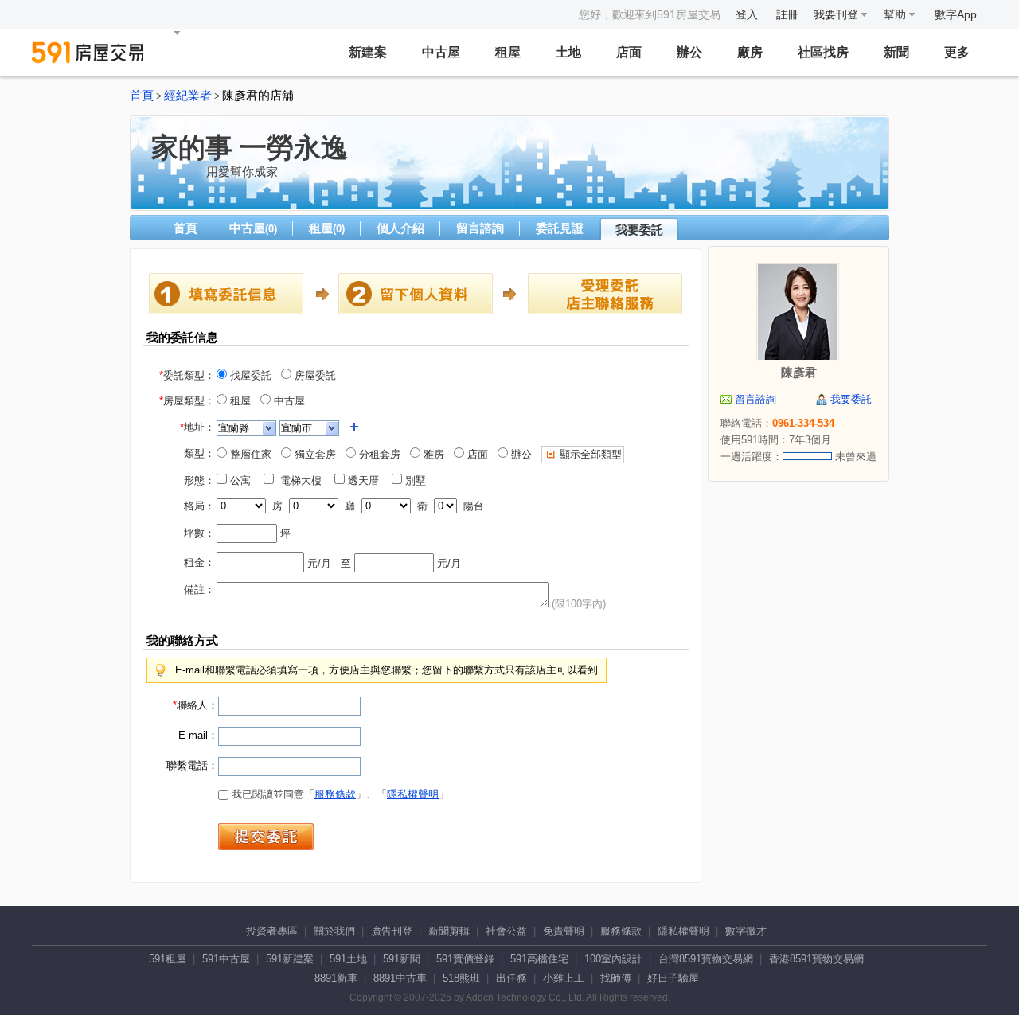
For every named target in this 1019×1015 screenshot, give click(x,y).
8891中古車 (400, 978)
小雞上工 (563, 978)
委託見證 (560, 228)
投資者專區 (272, 931)
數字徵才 (746, 931)
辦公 (689, 52)
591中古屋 (226, 959)
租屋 (508, 52)
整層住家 (249, 454)
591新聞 (401, 959)
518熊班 (461, 978)
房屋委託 (313, 375)
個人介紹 (400, 228)
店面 (629, 52)
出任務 (511, 978)
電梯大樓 (302, 480)
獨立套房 (313, 454)
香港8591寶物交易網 (816, 959)
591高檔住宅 (539, 959)
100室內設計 (613, 959)
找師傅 (615, 978)
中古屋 (441, 52)
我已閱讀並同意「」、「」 (338, 794)
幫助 (896, 14)
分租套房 (378, 454)
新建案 (368, 52)
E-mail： (198, 735)
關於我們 (334, 931)
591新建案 (290, 959)
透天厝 (366, 480)
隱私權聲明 (413, 794)
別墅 (418, 480)
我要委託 (639, 229)
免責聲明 (563, 931)
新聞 (896, 52)
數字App (956, 14)
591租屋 (167, 959)
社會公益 (506, 931)
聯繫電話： (192, 765)
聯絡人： (195, 705)
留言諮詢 (480, 228)
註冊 (787, 14)
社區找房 (823, 52)
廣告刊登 (391, 931)
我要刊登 (837, 14)
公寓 (243, 480)
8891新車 (335, 978)
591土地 (348, 959)
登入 (747, 14)
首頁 (142, 95)
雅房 (432, 454)
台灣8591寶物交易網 (705, 959)
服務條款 (335, 794)
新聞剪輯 (449, 931)
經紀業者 (188, 95)
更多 (957, 52)
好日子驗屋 (673, 978)
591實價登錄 (465, 959)
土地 (568, 52)
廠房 (750, 52)
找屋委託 (249, 375)
